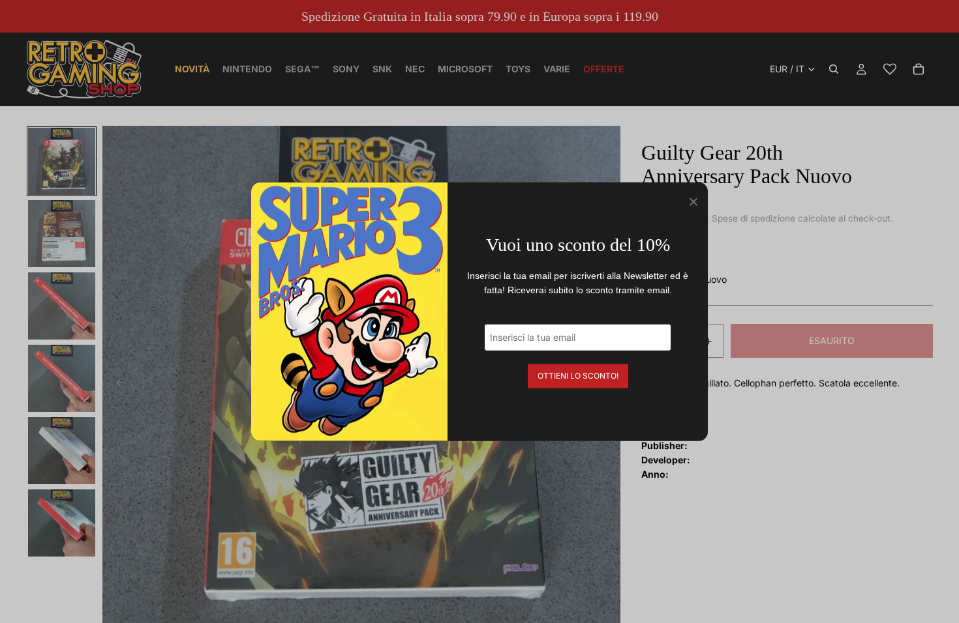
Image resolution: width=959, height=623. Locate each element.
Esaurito (832, 340)
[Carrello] (918, 69)
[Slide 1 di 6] (61, 161)
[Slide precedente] (116, 384)
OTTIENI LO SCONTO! (578, 375)
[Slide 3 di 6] (61, 306)
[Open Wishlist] (889, 69)
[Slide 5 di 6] (61, 450)
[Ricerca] (833, 69)
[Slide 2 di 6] (61, 233)
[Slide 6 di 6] (61, 523)
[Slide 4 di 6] (61, 378)
